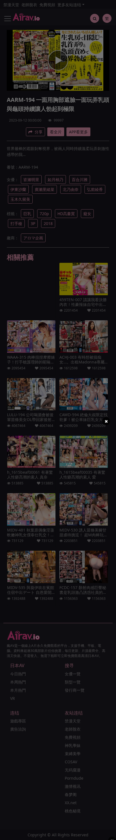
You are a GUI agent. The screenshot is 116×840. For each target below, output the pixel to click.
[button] (106, 421)
